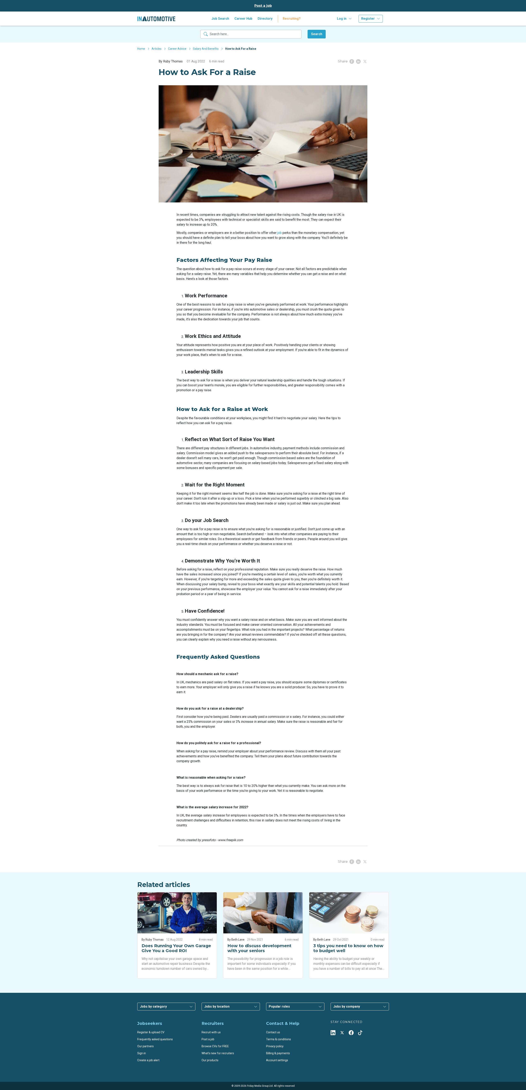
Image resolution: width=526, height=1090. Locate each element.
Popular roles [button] (279, 1006)
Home (141, 48)
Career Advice (177, 48)
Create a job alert (148, 1060)
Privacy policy (275, 1046)
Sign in (141, 1053)
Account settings (277, 1060)
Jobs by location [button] (217, 1006)
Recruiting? (292, 19)
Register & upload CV (150, 1032)
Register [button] (368, 19)
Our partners (145, 1046)
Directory (265, 19)
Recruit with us (211, 1032)
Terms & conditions (278, 1039)
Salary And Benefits (206, 48)
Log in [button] (341, 19)
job (279, 233)
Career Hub (243, 19)
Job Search (220, 19)
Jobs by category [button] (153, 1006)
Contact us (273, 1032)
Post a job (263, 6)
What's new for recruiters (218, 1053)
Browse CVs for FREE (215, 1046)
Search (316, 34)
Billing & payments (278, 1053)
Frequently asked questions (155, 1039)
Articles (156, 48)
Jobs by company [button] (346, 1006)
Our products (210, 1060)
